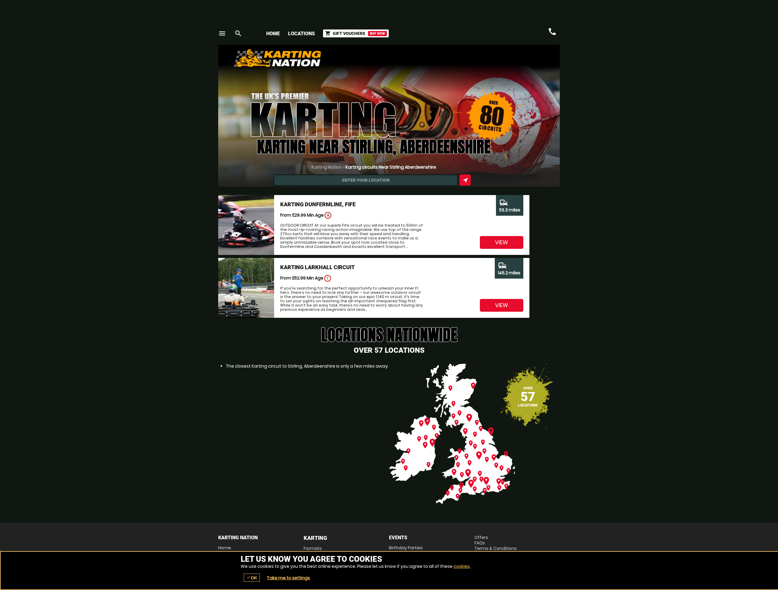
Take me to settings (288, 578)
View (501, 242)
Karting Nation (327, 167)
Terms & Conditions (495, 548)
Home (273, 33)
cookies (461, 566)
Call (552, 31)
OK (251, 577)
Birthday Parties (406, 548)
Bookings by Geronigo (453, 60)
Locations (301, 33)
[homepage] (344, 58)
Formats (313, 548)
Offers (481, 537)
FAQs (479, 543)
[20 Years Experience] (523, 60)
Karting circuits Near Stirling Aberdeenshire (391, 167)
